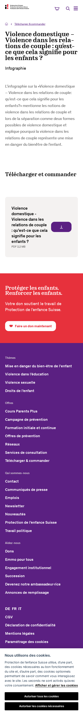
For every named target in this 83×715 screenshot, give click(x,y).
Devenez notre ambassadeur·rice (33, 584)
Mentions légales (19, 633)
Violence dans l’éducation (27, 374)
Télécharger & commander (29, 24)
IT (19, 608)
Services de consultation (26, 452)
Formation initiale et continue (30, 427)
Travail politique (18, 530)
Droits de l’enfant (19, 390)
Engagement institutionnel (28, 567)
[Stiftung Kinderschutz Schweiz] (17, 6)
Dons (9, 551)
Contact (12, 481)
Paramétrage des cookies (26, 641)
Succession (15, 576)
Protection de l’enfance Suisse (31, 522)
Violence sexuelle (20, 382)
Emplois (12, 497)
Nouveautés (15, 514)
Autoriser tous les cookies (41, 696)
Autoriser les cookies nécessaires (41, 706)
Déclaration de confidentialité (30, 625)
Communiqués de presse (26, 489)
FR (14, 608)
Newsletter (14, 506)
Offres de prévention (22, 436)
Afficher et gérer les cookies (56, 685)
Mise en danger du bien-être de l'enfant (38, 366)
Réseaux (12, 444)
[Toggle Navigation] (76, 8)
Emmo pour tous (19, 559)
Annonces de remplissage (27, 592)
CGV (9, 617)
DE (7, 608)
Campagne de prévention (26, 419)
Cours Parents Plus (21, 411)
